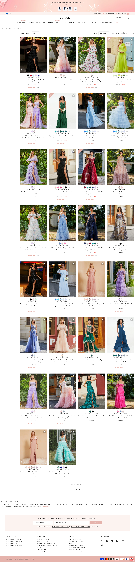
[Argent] (87, 243)
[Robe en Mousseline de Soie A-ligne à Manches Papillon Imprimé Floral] (91, 55)
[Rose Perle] (85, 299)
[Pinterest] (112, 541)
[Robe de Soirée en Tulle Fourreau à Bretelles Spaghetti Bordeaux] (91, 167)
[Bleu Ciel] (33, 75)
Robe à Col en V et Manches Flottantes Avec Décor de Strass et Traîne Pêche (62, 361)
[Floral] (91, 75)
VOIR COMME (116, 33)
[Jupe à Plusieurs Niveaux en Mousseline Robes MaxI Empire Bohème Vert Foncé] (62, 111)
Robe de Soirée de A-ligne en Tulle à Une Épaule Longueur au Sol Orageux (33, 361)
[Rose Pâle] (35, 131)
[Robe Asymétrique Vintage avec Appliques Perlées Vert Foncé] (91, 335)
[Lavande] (95, 131)
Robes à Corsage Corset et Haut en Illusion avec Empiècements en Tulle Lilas (33, 417)
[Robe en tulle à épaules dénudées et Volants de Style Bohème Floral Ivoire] (33, 223)
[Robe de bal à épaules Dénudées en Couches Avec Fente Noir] (62, 167)
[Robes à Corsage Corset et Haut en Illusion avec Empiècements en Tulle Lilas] (33, 391)
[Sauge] (114, 75)
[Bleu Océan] (85, 131)
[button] (35, 33)
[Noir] (28, 75)
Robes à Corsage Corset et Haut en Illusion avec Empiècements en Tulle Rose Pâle (33, 137)
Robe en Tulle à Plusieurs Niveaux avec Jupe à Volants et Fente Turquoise (62, 473)
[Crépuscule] (92, 299)
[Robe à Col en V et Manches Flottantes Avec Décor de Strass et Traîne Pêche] (62, 335)
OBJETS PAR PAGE (25, 33)
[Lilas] (36, 75)
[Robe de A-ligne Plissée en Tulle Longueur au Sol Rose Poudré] (91, 279)
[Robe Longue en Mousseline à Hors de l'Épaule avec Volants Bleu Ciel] (62, 279)
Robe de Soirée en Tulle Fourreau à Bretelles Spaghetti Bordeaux (91, 193)
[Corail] (56, 187)
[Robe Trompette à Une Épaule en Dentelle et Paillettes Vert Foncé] (91, 391)
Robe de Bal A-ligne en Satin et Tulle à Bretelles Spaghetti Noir (120, 249)
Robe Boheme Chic (18, 28)
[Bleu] (60, 243)
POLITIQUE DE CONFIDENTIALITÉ (80, 527)
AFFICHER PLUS (76, 490)
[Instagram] (107, 541)
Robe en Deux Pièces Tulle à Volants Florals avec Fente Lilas (33, 193)
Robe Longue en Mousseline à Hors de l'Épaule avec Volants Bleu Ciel (62, 305)
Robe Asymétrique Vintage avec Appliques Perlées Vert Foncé (91, 361)
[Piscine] (87, 131)
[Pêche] (62, 355)
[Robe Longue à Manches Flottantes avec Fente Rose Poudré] (33, 447)
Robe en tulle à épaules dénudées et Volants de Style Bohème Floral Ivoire (33, 249)
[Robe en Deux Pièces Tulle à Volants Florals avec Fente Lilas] (33, 167)
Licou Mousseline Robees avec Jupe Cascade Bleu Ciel (91, 137)
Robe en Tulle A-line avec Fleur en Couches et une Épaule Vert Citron (120, 81)
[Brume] (92, 131)
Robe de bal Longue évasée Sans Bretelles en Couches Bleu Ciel (121, 137)
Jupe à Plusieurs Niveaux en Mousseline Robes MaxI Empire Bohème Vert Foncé (62, 137)
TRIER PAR (94, 33)
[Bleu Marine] (93, 187)
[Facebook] (102, 541)
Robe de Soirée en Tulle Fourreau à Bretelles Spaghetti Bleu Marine (91, 249)
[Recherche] (122, 18)
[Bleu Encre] (66, 131)
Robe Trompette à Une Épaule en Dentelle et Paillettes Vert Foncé (91, 417)
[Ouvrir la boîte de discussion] (131, 559)
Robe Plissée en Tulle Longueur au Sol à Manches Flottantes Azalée (120, 417)
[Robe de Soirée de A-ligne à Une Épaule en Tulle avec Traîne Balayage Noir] (33, 55)
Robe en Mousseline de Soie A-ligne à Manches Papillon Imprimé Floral (91, 81)
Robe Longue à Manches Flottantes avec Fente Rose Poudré (33, 473)
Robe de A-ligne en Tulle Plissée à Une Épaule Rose (62, 81)
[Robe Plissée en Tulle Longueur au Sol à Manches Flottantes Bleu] (62, 223)
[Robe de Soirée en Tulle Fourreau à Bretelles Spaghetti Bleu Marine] (91, 223)
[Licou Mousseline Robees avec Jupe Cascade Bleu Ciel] (91, 111)
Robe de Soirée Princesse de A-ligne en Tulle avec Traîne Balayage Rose (62, 417)
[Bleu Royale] (38, 75)
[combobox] (121, 18)
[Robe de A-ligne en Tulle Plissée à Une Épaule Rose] (62, 55)
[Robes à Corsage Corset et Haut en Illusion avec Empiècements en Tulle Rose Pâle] (33, 111)
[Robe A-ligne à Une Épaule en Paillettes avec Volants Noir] (33, 279)
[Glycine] (95, 299)
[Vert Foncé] (61, 131)
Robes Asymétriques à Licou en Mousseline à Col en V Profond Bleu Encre (120, 361)
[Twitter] (102, 545)
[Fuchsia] (61, 187)
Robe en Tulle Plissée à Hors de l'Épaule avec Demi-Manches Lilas (120, 305)
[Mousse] (124, 75)
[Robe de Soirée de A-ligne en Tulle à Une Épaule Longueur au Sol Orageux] (33, 335)
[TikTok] (117, 541)
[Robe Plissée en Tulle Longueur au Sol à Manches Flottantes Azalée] (120, 391)
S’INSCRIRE (96, 522)
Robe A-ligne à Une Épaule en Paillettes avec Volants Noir (33, 305)
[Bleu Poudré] (124, 355)
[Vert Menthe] (36, 299)
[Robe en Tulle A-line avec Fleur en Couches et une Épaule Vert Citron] (120, 55)
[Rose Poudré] (64, 75)
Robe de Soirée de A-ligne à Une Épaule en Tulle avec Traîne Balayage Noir (33, 81)
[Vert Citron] (119, 75)
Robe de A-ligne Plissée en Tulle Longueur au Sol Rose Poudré (91, 305)
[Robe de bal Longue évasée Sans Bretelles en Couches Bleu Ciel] (120, 111)
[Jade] (56, 131)
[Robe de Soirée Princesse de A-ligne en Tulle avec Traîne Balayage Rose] (62, 391)
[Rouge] (31, 75)
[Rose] (61, 75)
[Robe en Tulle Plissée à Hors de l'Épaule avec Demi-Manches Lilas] (120, 279)
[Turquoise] (58, 467)
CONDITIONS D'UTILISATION (60, 527)
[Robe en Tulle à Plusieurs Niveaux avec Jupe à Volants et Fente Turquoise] (62, 447)
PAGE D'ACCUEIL (6, 28)
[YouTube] (123, 541)
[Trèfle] (121, 75)
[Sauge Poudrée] (116, 75)
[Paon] (63, 131)
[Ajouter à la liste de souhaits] (44, 39)
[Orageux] (32, 355)
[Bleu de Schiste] (58, 131)
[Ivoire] (35, 187)
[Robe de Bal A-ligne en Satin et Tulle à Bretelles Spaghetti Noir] (120, 223)
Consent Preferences (43, 552)
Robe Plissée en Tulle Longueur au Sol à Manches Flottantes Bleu (62, 249)
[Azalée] (58, 187)
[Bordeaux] (85, 187)
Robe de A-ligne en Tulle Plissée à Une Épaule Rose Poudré (120, 193)
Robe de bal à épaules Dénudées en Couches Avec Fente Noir (62, 193)
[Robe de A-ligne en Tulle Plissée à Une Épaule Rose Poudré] (120, 167)
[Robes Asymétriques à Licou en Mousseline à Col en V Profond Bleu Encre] (120, 335)
